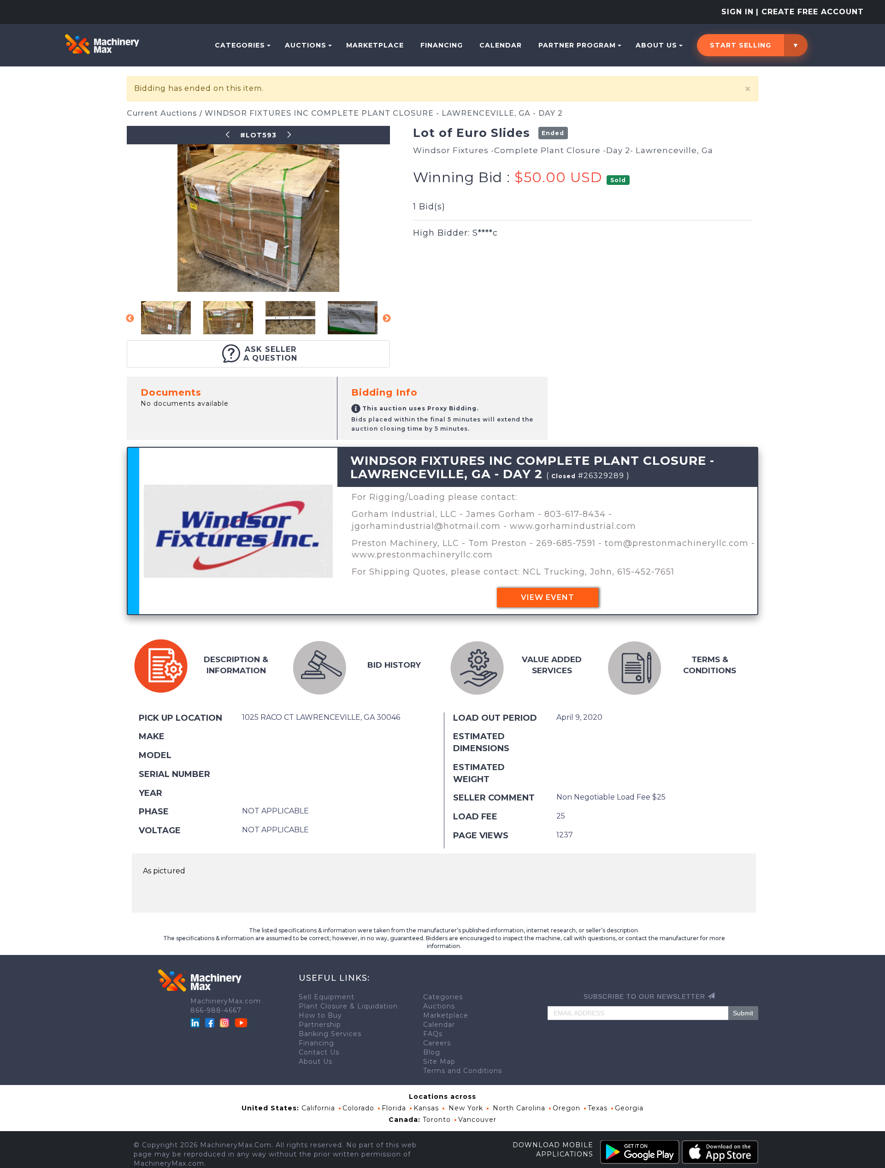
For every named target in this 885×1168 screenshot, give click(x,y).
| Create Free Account (810, 11)
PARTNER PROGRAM (577, 45)
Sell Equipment (326, 997)
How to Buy (320, 1015)
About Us (656, 45)
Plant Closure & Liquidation (348, 1006)
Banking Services (330, 1034)
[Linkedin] (196, 1022)
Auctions (305, 45)
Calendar (500, 45)
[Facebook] (209, 1022)
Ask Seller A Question (270, 353)
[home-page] (102, 44)
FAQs (432, 1034)
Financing (441, 45)
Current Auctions (163, 113)
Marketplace (375, 45)
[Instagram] (225, 1022)
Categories (240, 45)
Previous (130, 318)
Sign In (737, 11)
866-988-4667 (216, 1010)
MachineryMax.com (225, 1001)
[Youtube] (241, 1022)
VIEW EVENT (547, 597)
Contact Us (319, 1052)
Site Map (439, 1061)
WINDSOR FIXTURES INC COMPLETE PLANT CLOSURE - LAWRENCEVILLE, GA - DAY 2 (384, 113)
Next (386, 318)
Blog (431, 1052)
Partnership (320, 1024)
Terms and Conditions (462, 1071)
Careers (437, 1043)
